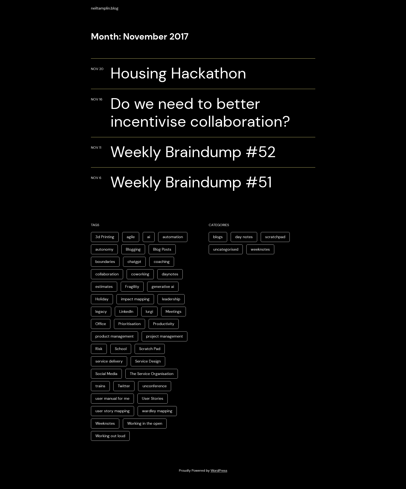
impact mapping (135, 299)
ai (148, 237)
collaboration (107, 274)
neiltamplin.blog (104, 8)
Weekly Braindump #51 (191, 182)
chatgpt (134, 261)
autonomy (104, 249)
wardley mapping (157, 411)
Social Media (106, 373)
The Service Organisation (151, 373)
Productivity (163, 323)
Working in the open (144, 423)
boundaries (105, 261)
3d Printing (104, 237)
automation (173, 237)
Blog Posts (162, 249)
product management (114, 336)
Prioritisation (129, 323)
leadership (171, 299)
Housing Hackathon (178, 73)
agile (131, 237)
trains (100, 386)
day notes (244, 237)
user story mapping (112, 411)
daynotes (170, 274)
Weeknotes (105, 423)
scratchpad (275, 237)
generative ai (163, 286)
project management (164, 336)
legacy (101, 311)
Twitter (124, 386)
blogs (218, 237)
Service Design (148, 361)
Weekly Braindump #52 (193, 152)
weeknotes (260, 249)
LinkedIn (126, 311)
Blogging (133, 249)
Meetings (173, 311)
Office (100, 323)
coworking (140, 274)
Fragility (132, 286)
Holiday (101, 299)
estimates (104, 286)
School (121, 348)
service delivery (109, 361)
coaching (162, 261)
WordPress (219, 470)
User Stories (152, 398)
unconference (155, 386)
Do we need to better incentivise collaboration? (200, 112)
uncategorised (225, 249)
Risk (98, 348)
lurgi (149, 311)
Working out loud (110, 436)
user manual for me (112, 398)
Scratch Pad (149, 348)
